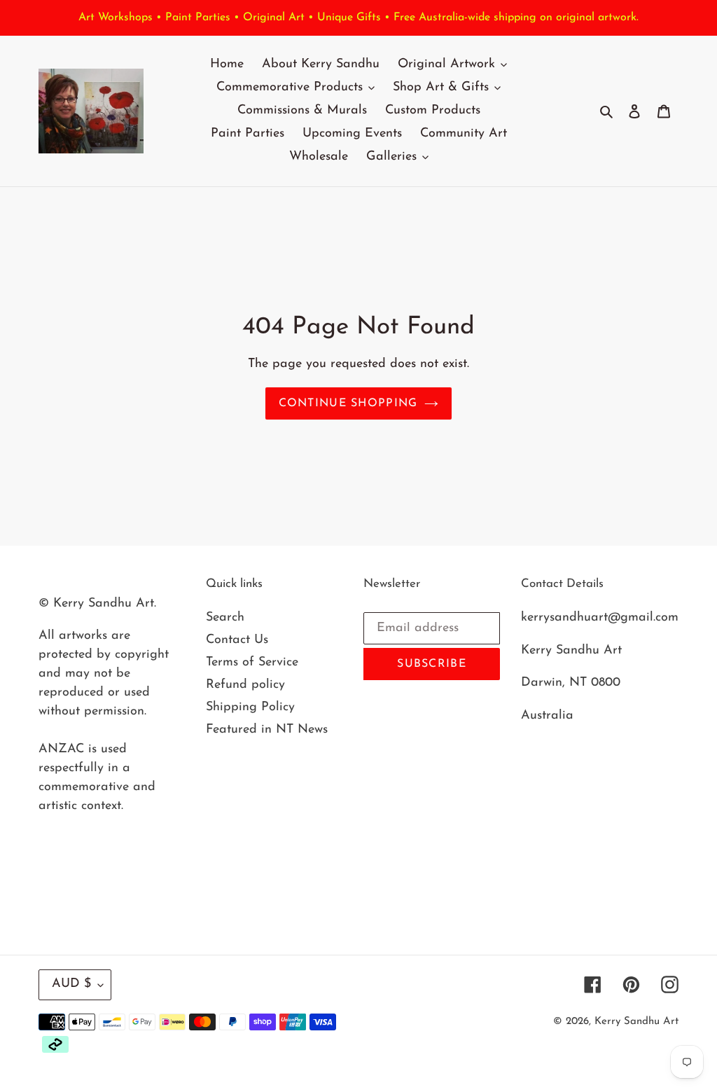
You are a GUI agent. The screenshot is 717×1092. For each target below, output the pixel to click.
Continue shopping (348, 403)
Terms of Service (252, 662)
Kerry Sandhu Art (636, 1021)
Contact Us (237, 640)
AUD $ (71, 984)
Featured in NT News (267, 730)
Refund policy (245, 685)
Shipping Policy (250, 707)
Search (225, 617)
